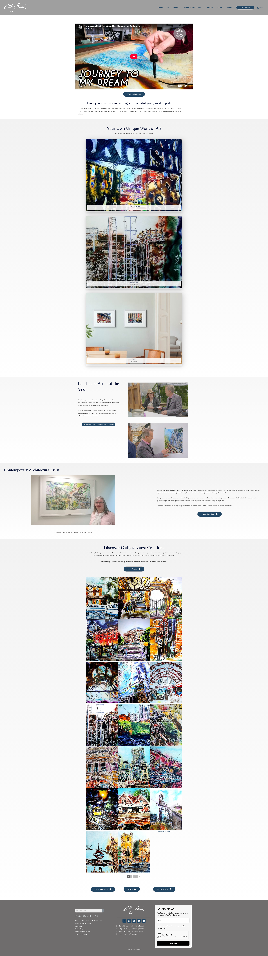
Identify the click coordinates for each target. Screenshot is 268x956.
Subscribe (173, 943)
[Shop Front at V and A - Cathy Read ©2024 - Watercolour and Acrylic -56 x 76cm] (102, 682)
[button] (179, 7)
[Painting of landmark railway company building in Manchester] (102, 640)
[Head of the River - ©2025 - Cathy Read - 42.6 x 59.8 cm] (102, 598)
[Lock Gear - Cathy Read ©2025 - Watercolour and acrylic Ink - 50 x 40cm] (166, 725)
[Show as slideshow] (166, 831)
